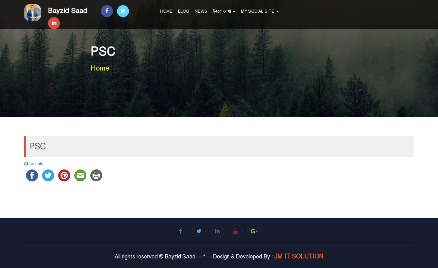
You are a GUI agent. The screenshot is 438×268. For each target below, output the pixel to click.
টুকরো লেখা (222, 11)
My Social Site (258, 11)
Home (166, 11)
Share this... (35, 164)
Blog (183, 11)
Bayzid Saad (67, 11)
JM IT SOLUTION (298, 256)
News (201, 11)
